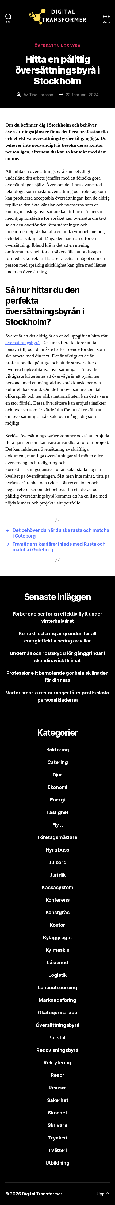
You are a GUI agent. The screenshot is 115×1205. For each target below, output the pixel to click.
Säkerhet (57, 1100)
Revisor (57, 1087)
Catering (57, 762)
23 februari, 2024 (82, 94)
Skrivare (57, 1125)
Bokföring (57, 749)
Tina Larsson (41, 94)
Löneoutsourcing (57, 987)
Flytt (57, 825)
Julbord (57, 862)
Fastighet (57, 812)
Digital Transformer (42, 1193)
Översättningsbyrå (57, 45)
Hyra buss (57, 850)
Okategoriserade (57, 1012)
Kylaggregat (57, 937)
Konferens (58, 900)
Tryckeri (57, 1138)
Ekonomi (57, 787)
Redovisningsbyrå (57, 1050)
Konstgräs (58, 912)
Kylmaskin (58, 950)
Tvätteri (57, 1150)
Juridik (57, 875)
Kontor (57, 925)
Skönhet (57, 1113)
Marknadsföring (57, 1000)
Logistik (57, 975)
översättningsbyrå (22, 343)
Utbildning (57, 1163)
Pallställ (57, 1037)
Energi (57, 800)
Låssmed (57, 962)
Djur (57, 774)
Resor (57, 1075)
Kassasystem (57, 887)
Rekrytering (57, 1062)
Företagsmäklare (57, 837)
